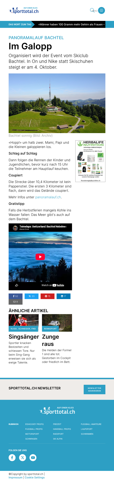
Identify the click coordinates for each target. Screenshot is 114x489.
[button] (101, 10)
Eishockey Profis (34, 424)
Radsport (58, 434)
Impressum (16, 477)
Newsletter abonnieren (94, 389)
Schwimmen (87, 434)
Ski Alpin (57, 439)
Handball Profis (62, 429)
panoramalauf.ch (48, 197)
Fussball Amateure (91, 424)
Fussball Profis (34, 429)
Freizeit (57, 424)
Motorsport (32, 434)
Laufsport (86, 429)
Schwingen (31, 439)
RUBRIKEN (13, 424)
